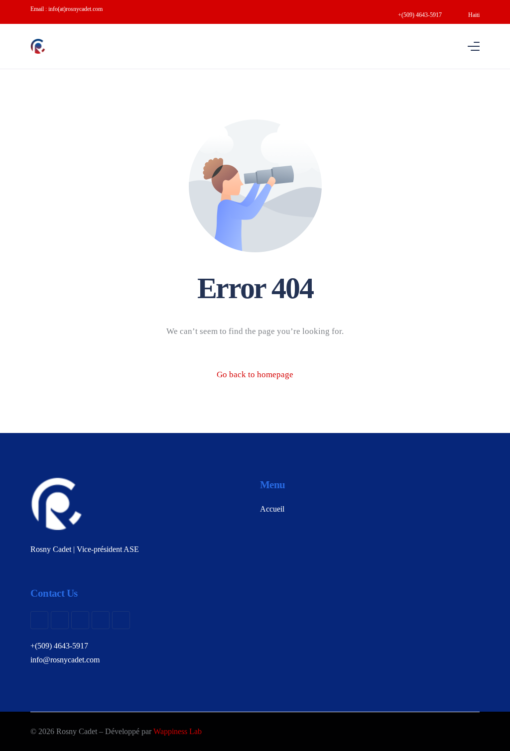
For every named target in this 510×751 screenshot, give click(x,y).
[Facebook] (39, 620)
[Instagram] (80, 620)
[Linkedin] (121, 620)
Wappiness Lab (177, 731)
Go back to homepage (255, 374)
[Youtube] (101, 620)
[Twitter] (60, 620)
